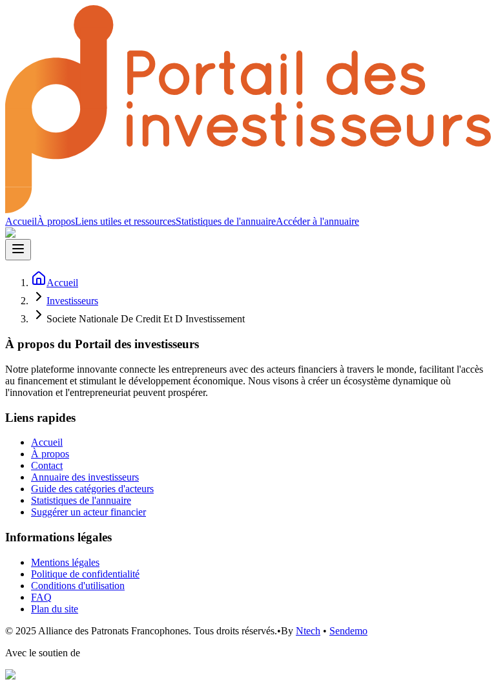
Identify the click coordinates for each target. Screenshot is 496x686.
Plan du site (54, 608)
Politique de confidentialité (85, 573)
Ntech (308, 630)
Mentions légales (65, 562)
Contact (47, 465)
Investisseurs (72, 300)
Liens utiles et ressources (125, 221)
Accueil (21, 221)
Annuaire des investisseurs (85, 477)
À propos (56, 221)
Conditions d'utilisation (78, 585)
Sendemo (348, 630)
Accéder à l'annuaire (317, 221)
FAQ (41, 597)
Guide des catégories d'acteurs (92, 488)
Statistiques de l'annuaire (226, 221)
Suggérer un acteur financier (88, 511)
